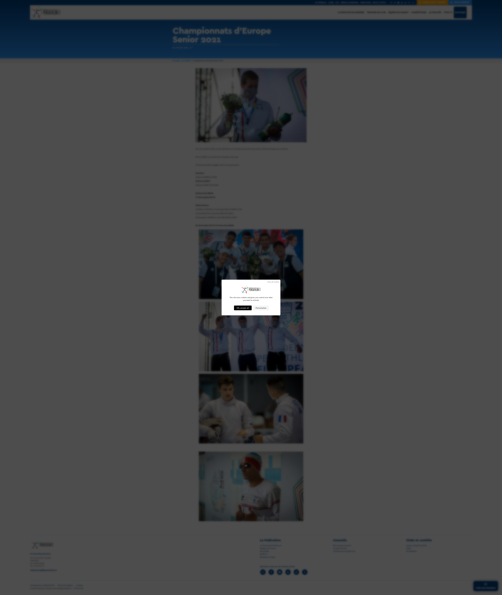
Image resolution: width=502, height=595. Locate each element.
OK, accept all (243, 308)
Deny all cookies (273, 282)
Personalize (261, 308)
